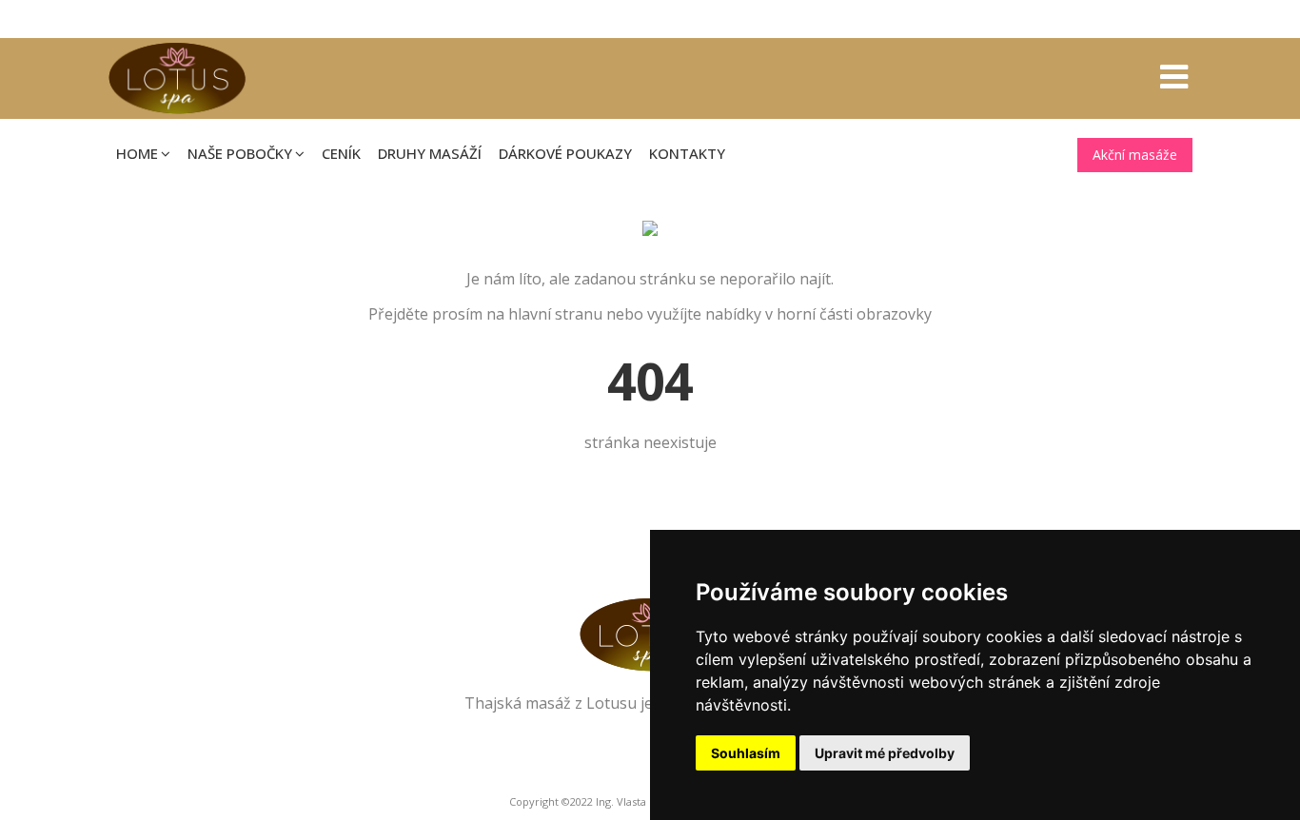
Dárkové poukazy (565, 153)
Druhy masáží (430, 153)
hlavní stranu (555, 313)
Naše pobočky (239, 153)
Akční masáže (1135, 155)
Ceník (341, 153)
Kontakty (687, 153)
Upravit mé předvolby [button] (885, 753)
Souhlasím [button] (745, 753)
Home (137, 153)
